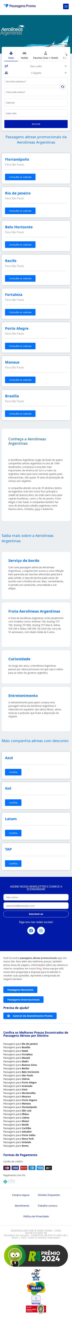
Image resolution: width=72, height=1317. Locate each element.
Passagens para (12, 1043)
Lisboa (25, 1117)
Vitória (25, 1079)
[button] (66, 6)
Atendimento (22, 1205)
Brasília (26, 1047)
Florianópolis (29, 1107)
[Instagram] (41, 930)
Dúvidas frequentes (49, 1194)
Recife (25, 1124)
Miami (25, 1121)
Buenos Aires (29, 1064)
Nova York (28, 1138)
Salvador (27, 1131)
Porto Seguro (29, 1100)
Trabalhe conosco (47, 1205)
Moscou (26, 1096)
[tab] (11, 55)
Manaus (26, 1103)
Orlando (26, 1142)
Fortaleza (27, 1054)
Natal (25, 1050)
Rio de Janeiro (30, 1043)
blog (38, 968)
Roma (25, 1145)
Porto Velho (28, 1135)
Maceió (26, 1057)
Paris (24, 1089)
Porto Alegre (29, 1082)
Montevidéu (29, 1093)
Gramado (27, 1086)
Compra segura (20, 1194)
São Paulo (27, 1075)
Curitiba (26, 1128)
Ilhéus (25, 1114)
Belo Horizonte (30, 1071)
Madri (25, 1061)
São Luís (26, 1110)
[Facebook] (31, 930)
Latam (11, 818)
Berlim (25, 1068)
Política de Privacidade (36, 1216)
